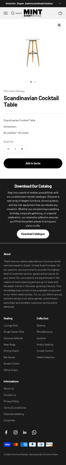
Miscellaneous (44, 331)
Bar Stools (9, 357)
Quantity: (9, 141)
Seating (41, 325)
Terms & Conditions (15, 407)
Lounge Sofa (11, 325)
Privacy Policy (11, 401)
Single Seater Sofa (14, 331)
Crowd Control (45, 350)
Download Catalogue (33, 233)
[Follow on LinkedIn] (24, 432)
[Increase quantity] (22, 149)
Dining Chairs (11, 350)
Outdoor (41, 338)
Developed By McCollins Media (43, 454)
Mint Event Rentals (14, 91)
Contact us (10, 394)
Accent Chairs (11, 363)
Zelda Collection (46, 357)
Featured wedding (14, 413)
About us (9, 388)
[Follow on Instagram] (15, 432)
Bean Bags (9, 344)
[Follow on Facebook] (6, 432)
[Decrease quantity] (8, 149)
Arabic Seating (45, 344)
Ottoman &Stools (13, 338)
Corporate (9, 420)
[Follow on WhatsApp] (34, 432)
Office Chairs (11, 369)
